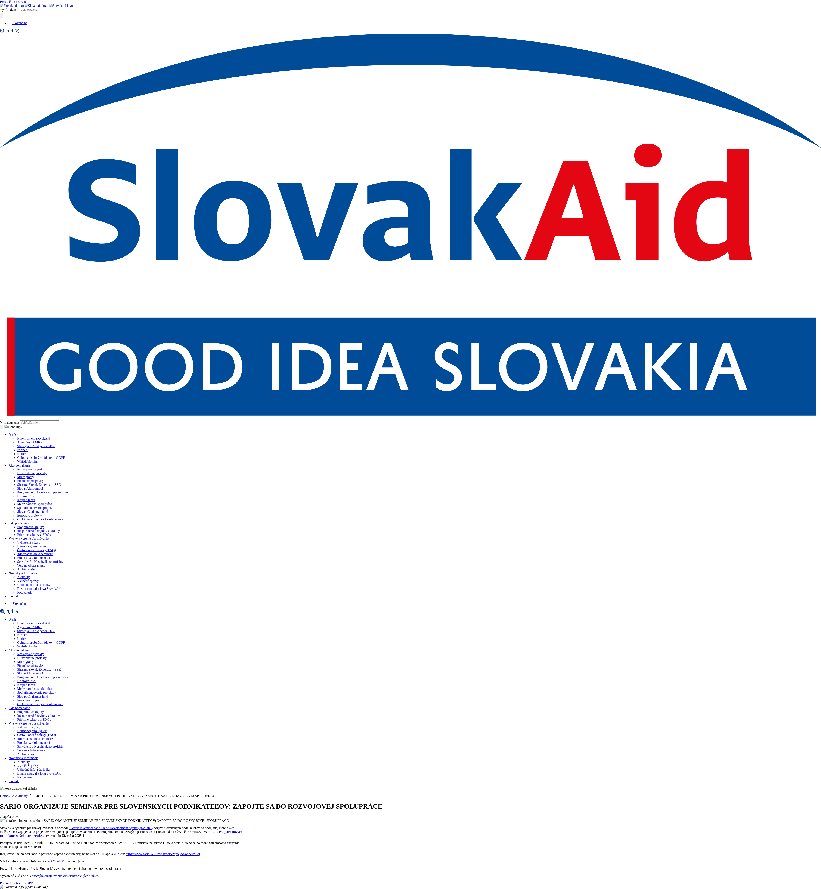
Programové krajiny (30, 527)
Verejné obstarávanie (31, 565)
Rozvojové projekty (30, 469)
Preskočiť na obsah (13, 2)
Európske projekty (29, 515)
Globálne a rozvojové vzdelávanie (40, 519)
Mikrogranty (25, 477)
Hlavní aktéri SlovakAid (33, 438)
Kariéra (22, 454)
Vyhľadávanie (9, 10)
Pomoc (4, 883)
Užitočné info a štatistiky (33, 585)
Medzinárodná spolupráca (34, 504)
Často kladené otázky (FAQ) (36, 550)
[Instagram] (2, 31)
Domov (5, 796)
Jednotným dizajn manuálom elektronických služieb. (64, 876)
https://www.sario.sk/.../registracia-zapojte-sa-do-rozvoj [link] (163, 854)
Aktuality (23, 577)
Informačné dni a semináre (35, 554)
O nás (12, 434)
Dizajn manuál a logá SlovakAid (39, 588)
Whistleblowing (27, 461)
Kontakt (14, 596)
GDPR (28, 883)
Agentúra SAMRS (29, 442)
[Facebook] (12, 31)
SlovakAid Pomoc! (30, 488)
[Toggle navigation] (1, 419)
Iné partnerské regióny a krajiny (38, 531)
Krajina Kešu (26, 500)
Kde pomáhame (19, 523)
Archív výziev (26, 569)
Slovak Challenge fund (32, 511)
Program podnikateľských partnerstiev (43, 492)
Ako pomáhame (19, 465)
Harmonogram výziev (32, 546)
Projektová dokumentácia (34, 558)
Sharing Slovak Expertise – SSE (39, 484)
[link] (111, 828)
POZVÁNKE (56, 861)
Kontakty (16, 883)
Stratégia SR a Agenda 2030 (36, 446)
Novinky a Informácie (23, 573)
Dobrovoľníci (26, 496)
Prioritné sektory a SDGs (34, 534)
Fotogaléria (24, 592)
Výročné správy (28, 581)
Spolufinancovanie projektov (36, 508)
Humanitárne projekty (32, 473)
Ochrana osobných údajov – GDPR (41, 457)
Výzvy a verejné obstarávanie (29, 538)
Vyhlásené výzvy (28, 542)
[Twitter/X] (17, 31)
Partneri (22, 450)
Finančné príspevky (30, 481)
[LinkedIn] (7, 31)
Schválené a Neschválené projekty (40, 561)
